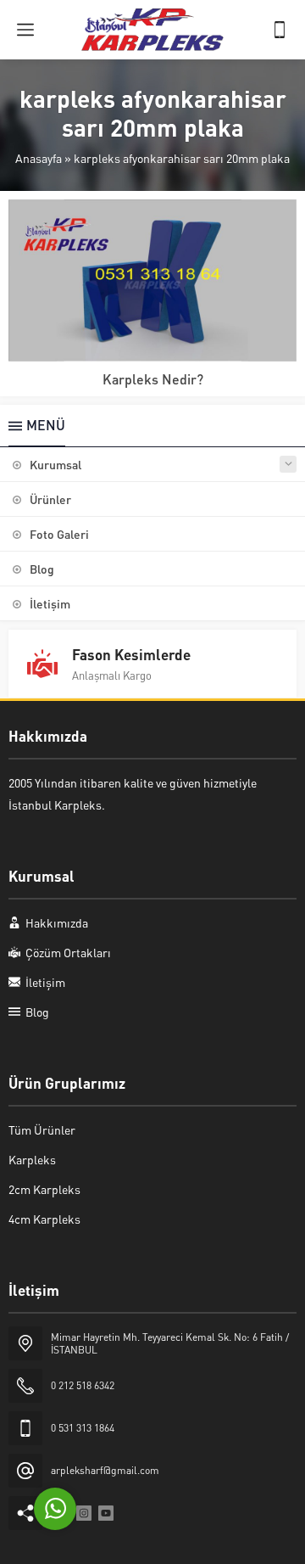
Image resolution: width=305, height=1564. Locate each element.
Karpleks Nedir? (153, 379)
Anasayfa (38, 157)
